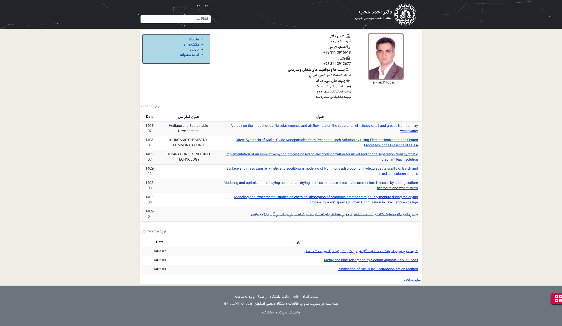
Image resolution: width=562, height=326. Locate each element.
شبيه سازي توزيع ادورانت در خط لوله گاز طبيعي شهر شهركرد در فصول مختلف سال (361, 251)
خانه (296, 297)
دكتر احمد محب (375, 12)
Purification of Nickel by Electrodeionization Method (378, 269)
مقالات (194, 39)
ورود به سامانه (245, 297)
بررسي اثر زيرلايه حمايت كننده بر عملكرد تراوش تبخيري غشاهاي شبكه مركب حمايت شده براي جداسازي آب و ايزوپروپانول (334, 214)
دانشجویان (191, 44)
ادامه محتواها (189, 55)
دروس (194, 50)
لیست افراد (310, 297)
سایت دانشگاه (280, 297)
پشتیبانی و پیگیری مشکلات (281, 312)
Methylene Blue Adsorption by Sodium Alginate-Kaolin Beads (371, 260)
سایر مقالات (412, 280)
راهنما (262, 297)
